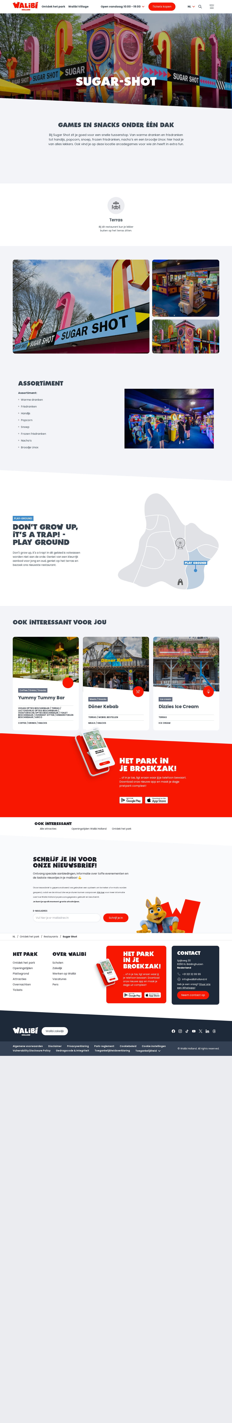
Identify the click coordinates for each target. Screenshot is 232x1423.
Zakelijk (57, 968)
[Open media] (81, 307)
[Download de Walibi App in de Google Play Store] (132, 995)
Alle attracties (48, 828)
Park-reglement (104, 1046)
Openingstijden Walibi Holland (89, 828)
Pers (55, 984)
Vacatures (59, 979)
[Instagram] (180, 1031)
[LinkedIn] (207, 1031)
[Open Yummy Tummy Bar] (46, 683)
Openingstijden (23, 968)
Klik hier (100, 892)
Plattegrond (21, 974)
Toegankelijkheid (146, 1050)
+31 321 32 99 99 (191, 974)
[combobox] (123, 7)
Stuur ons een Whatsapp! (193, 986)
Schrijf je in (116, 918)
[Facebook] (173, 1031)
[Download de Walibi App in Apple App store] (156, 800)
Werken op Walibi (64, 974)
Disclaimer (55, 1046)
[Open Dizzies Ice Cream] (186, 683)
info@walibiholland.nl (194, 979)
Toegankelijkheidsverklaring (112, 1050)
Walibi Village (78, 7)
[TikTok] (187, 1031)
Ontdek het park (53, 7)
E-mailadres (40, 910)
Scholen (57, 963)
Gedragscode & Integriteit (72, 1050)
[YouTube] (193, 1031)
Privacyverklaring (78, 1046)
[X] (200, 1031)
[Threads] (214, 1031)
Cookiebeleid (128, 1046)
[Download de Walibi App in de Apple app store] (152, 995)
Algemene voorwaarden (28, 1046)
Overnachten (22, 984)
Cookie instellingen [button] (154, 1046)
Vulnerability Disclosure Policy (31, 1050)
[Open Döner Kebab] (116, 683)
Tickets (17, 990)
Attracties (19, 979)
